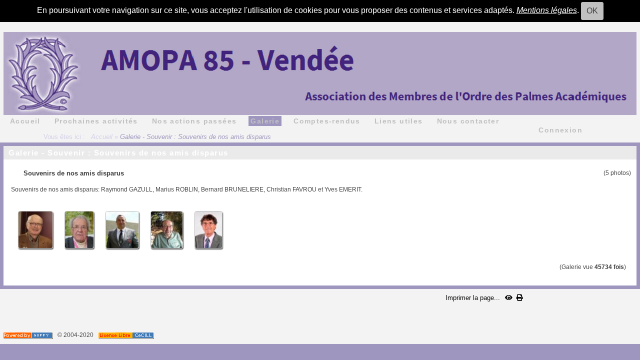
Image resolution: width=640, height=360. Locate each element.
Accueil (101, 136)
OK (592, 10)
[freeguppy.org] (28, 335)
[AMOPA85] (320, 72)
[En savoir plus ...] (127, 335)
